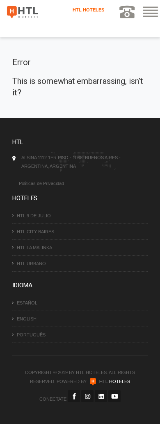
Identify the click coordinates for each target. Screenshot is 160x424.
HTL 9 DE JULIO (34, 215)
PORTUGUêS (31, 334)
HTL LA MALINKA (34, 247)
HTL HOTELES (114, 381)
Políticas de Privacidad (41, 183)
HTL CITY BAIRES (35, 231)
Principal (149, 12)
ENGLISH (27, 318)
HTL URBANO (31, 263)
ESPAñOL (27, 302)
